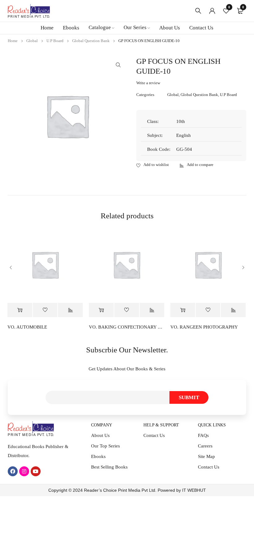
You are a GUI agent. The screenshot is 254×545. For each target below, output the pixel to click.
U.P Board (55, 40)
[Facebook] (13, 471)
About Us (100, 435)
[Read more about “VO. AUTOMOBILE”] (19, 310)
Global (32, 40)
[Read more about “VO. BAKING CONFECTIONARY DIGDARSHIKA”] (101, 310)
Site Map (206, 456)
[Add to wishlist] (152, 165)
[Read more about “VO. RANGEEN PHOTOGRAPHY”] (182, 310)
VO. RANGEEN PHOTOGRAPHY (204, 327)
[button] (118, 65)
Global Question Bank (91, 40)
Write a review (148, 83)
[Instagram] (24, 471)
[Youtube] (36, 471)
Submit (189, 397)
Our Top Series (105, 445)
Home (13, 40)
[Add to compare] (196, 165)
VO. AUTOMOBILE (27, 327)
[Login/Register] (212, 11)
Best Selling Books (109, 466)
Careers (205, 445)
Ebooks (98, 456)
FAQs (203, 435)
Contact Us (154, 435)
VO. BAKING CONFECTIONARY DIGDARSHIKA (126, 327)
